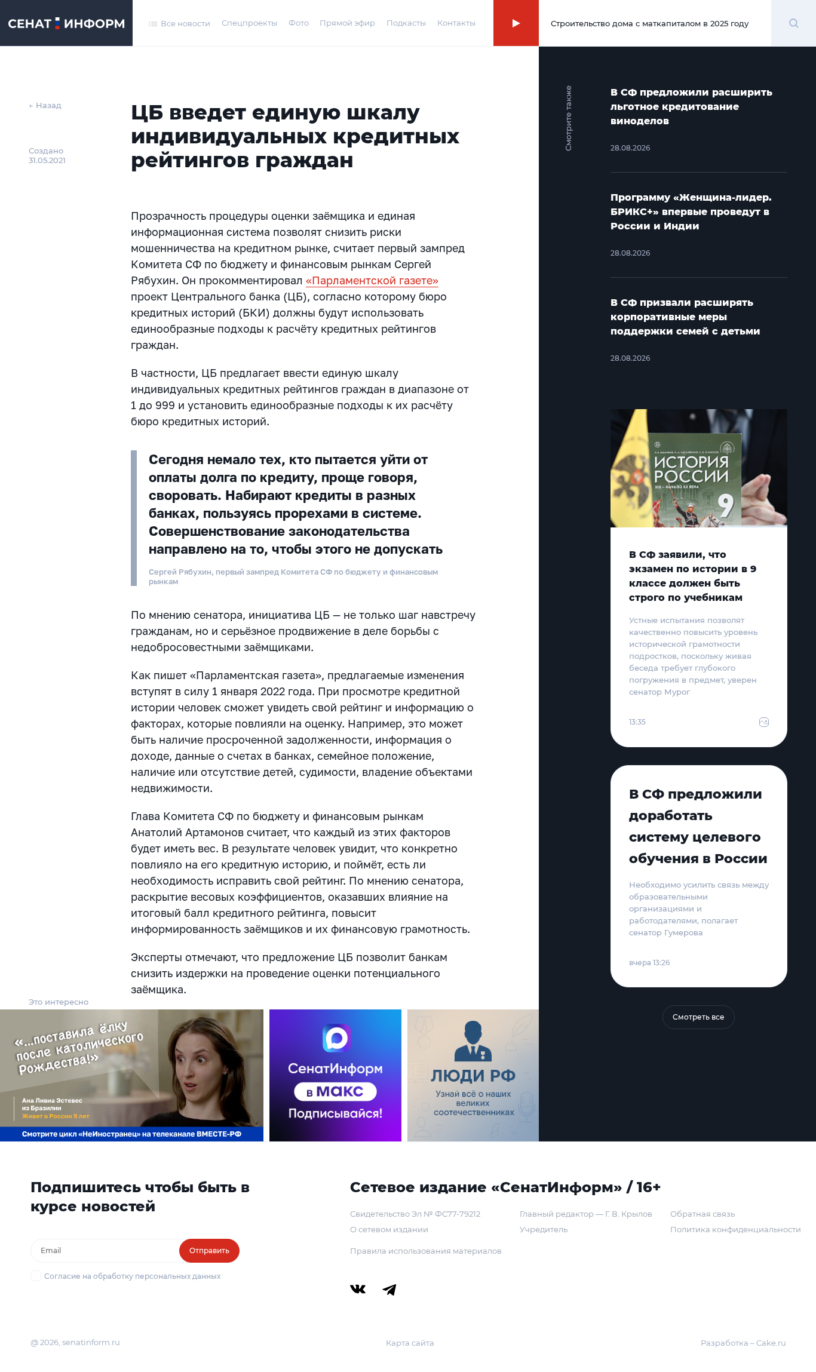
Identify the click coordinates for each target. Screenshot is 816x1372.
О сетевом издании (389, 1229)
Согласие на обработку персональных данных (132, 1276)
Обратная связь (702, 1213)
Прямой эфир (347, 22)
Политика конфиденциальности (735, 1229)
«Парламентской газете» (372, 280)
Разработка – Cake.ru (743, 1343)
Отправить (209, 1250)
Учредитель (543, 1229)
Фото (299, 22)
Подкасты (406, 22)
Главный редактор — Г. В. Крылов (586, 1213)
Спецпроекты (249, 22)
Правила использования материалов (426, 1251)
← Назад (45, 105)
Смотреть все (699, 1016)
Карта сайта (410, 1343)
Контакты (456, 22)
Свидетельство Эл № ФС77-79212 (415, 1213)
